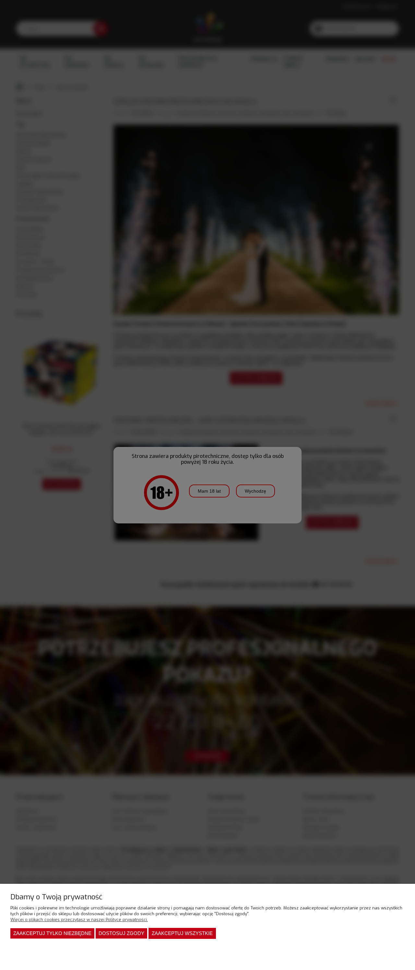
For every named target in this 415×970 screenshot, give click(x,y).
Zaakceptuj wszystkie (182, 933)
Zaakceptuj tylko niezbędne (52, 933)
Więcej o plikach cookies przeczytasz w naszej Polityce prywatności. (79, 919)
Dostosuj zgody (121, 933)
